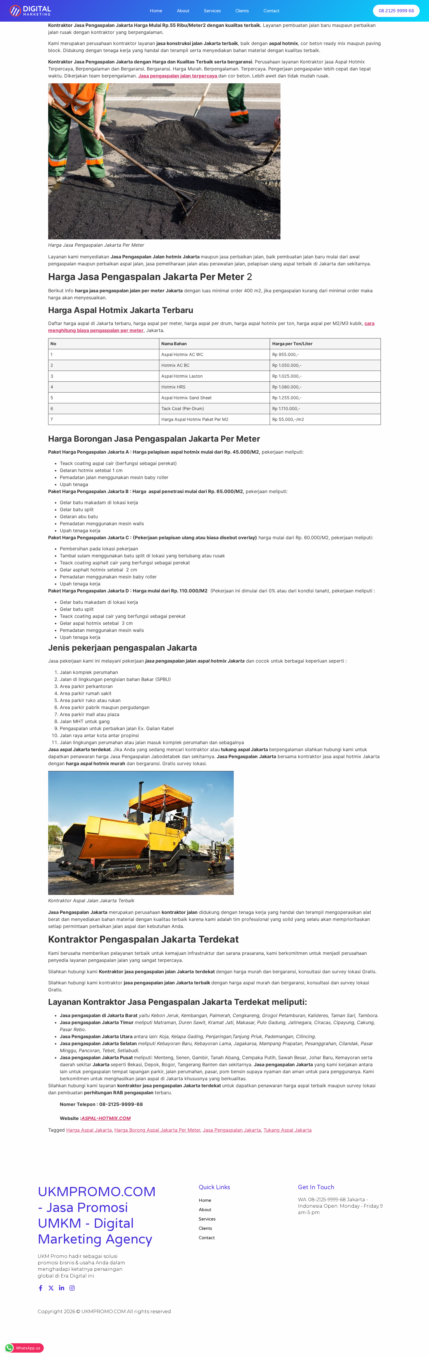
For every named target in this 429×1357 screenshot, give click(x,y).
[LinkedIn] (61, 1288)
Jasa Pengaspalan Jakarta (232, 1130)
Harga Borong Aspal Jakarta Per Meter (157, 1130)
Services (212, 10)
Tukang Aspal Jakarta (288, 1130)
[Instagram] (72, 1288)
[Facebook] (40, 1288)
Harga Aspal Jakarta (89, 1130)
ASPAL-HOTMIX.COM (106, 1118)
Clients (242, 10)
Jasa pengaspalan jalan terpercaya (178, 76)
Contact (272, 10)
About (183, 10)
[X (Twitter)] (51, 1288)
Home (156, 10)
